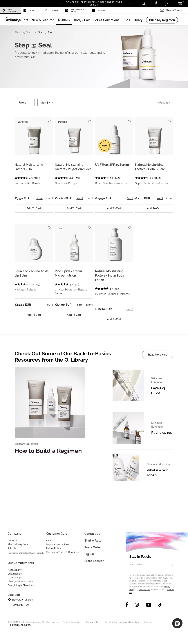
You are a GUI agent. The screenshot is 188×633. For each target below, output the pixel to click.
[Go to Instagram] (137, 605)
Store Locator (94, 561)
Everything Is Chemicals (21, 585)
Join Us (12, 548)
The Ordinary (13, 10)
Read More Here (157, 354)
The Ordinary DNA (18, 544)
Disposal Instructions (57, 544)
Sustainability (15, 573)
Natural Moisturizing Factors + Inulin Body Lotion (109, 275)
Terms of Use (144, 590)
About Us (13, 540)
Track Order (92, 547)
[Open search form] (143, 3)
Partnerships (15, 577)
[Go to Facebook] (127, 605)
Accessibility (14, 569)
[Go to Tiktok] (160, 605)
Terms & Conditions (72, 622)
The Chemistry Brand (78, 10)
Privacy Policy (93, 622)
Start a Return (94, 540)
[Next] (129, 3)
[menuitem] (10, 10)
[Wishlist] (49, 119)
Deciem (101, 10)
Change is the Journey (20, 581)
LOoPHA (54, 10)
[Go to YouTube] (148, 605)
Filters (22, 102)
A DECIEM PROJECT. (20, 625)
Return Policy (53, 548)
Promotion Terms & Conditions (63, 552)
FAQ (48, 540)
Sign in (89, 554)
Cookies (148, 622)
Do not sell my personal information (122, 622)
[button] (43, 20)
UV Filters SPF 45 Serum (112, 164)
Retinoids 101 (161, 433)
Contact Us (92, 534)
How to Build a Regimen (48, 450)
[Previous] (59, 3)
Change (29, 600)
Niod (31, 10)
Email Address (136, 564)
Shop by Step (23, 32)
